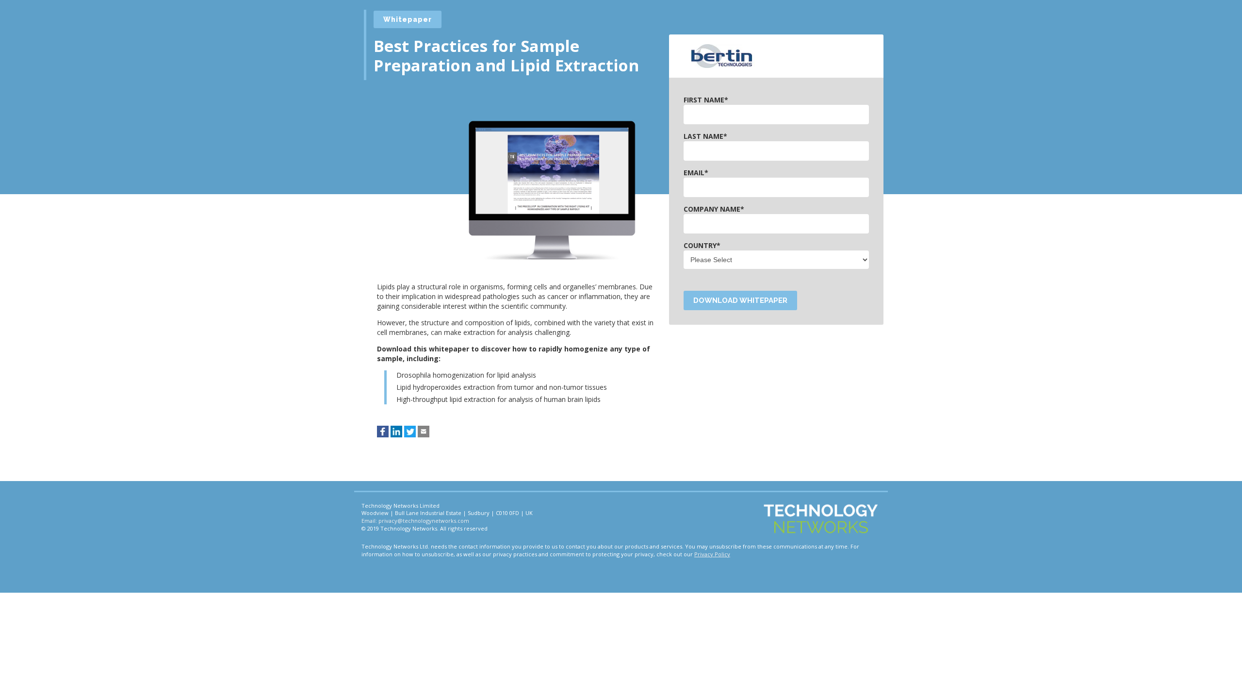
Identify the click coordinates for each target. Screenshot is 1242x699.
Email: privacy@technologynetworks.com (415, 520)
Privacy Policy (712, 554)
